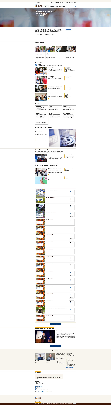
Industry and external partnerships (68, 155)
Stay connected (66, 93)
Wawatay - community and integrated (70, 365)
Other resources (66, 178)
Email (62, 2)
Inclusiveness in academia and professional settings (69, 169)
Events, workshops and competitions (69, 156)
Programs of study (46, 6)
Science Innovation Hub (67, 89)
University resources (67, 177)
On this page (68, 29)
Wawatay (66, 71)
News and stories (66, 2)
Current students (52, 2)
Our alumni (66, 97)
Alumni (60, 2)
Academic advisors (68, 356)
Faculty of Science (46, 5)
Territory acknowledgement (37, 2)
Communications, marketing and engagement (70, 358)
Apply (72, 2)
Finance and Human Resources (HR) (70, 359)
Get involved (66, 94)
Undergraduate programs (67, 67)
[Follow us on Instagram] (41, 391)
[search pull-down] (75, 6)
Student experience (52, 6)
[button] (45, 129)
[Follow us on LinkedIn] (43, 391)
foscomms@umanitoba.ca (39, 386)
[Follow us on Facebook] (39, 391)
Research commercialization (68, 87)
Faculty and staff (57, 2)
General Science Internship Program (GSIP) (69, 70)
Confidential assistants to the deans (70, 355)
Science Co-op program (67, 69)
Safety (67, 362)
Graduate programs (67, 68)
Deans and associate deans (69, 353)
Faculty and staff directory (69, 367)
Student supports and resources (68, 76)
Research (57, 6)
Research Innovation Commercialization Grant (70, 154)
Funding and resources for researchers (69, 157)
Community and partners (62, 6)
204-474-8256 (55, 376)
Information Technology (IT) (69, 360)
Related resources (67, 170)
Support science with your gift (68, 96)
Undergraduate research (67, 88)
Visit (69, 2)
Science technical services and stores (70, 364)
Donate (75, 2)
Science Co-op (68, 363)
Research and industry (68, 361)
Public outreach (66, 95)
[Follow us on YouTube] (42, 391)
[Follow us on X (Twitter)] (38, 391)
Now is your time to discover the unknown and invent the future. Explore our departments (41, 14)
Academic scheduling (68, 357)
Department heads (68, 354)
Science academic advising (49, 391)
